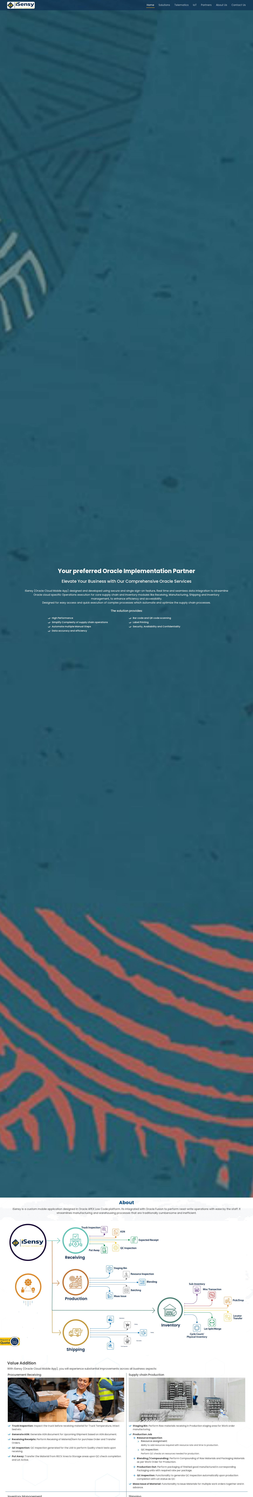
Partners (206, 5)
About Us (221, 5)
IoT (195, 5)
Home (150, 5)
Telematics (181, 5)
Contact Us (238, 5)
